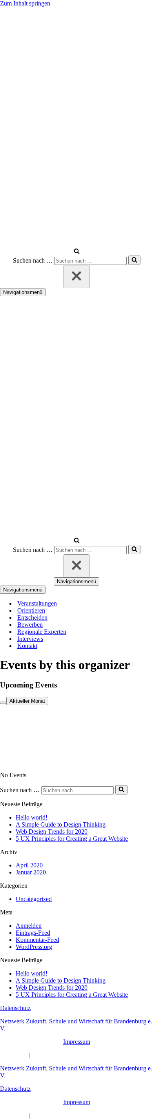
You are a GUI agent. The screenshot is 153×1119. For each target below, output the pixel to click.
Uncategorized (34, 899)
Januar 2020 (31, 872)
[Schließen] (76, 276)
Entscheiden (32, 617)
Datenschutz (15, 1008)
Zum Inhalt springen (25, 3)
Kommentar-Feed (37, 939)
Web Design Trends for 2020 (51, 831)
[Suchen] (77, 251)
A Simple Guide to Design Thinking (61, 824)
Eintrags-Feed (33, 932)
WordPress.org (34, 946)
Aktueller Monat (27, 701)
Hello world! (31, 817)
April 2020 (29, 865)
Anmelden (29, 925)
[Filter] (3, 703)
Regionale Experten (41, 631)
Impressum (76, 1041)
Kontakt (27, 645)
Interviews (30, 638)
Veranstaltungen (37, 603)
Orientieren (31, 610)
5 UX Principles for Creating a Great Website (72, 838)
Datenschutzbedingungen (62, 1055)
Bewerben (30, 624)
